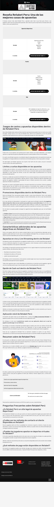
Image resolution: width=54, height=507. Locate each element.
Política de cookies (32, 463)
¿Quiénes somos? (31, 461)
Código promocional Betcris (7, 475)
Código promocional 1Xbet (6, 472)
